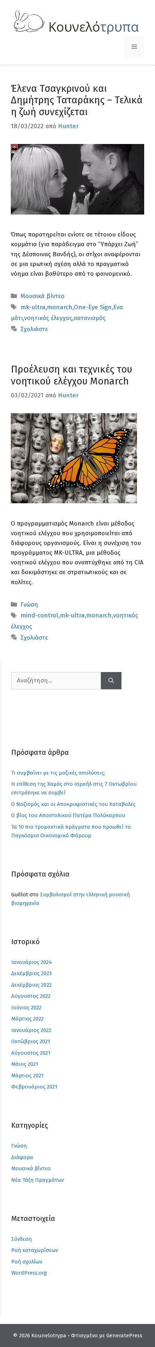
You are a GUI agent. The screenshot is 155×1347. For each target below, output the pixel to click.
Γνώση (29, 604)
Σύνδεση (21, 1239)
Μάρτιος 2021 (27, 1075)
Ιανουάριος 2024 (31, 962)
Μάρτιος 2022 (27, 1018)
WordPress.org (29, 1273)
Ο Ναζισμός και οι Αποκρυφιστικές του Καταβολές (73, 804)
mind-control (39, 615)
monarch (59, 307)
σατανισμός (90, 318)
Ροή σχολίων (26, 1261)
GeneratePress (124, 1335)
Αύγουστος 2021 (30, 1053)
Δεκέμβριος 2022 (31, 985)
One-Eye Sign (93, 307)
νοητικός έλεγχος (48, 318)
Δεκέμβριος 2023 (31, 973)
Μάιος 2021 (24, 1064)
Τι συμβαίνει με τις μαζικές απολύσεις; (58, 773)
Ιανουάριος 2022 (31, 1030)
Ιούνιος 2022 (26, 1007)
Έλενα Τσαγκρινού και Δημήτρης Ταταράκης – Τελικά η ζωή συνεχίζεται (76, 100)
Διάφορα (22, 1157)
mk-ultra (33, 307)
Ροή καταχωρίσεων (34, 1250)
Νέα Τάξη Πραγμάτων (37, 1180)
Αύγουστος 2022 (30, 996)
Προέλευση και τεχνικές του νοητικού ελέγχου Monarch (71, 375)
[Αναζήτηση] (111, 680)
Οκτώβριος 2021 (30, 1041)
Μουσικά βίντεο (43, 296)
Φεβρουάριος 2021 (34, 1087)
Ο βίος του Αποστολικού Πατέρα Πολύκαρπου (68, 815)
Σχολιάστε (34, 329)
